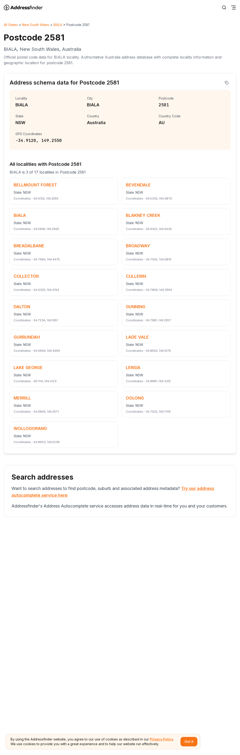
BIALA (57, 25)
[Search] (224, 7)
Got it (188, 742)
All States (11, 25)
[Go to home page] (26, 7)
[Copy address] (226, 82)
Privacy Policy (161, 739)
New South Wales (35, 25)
